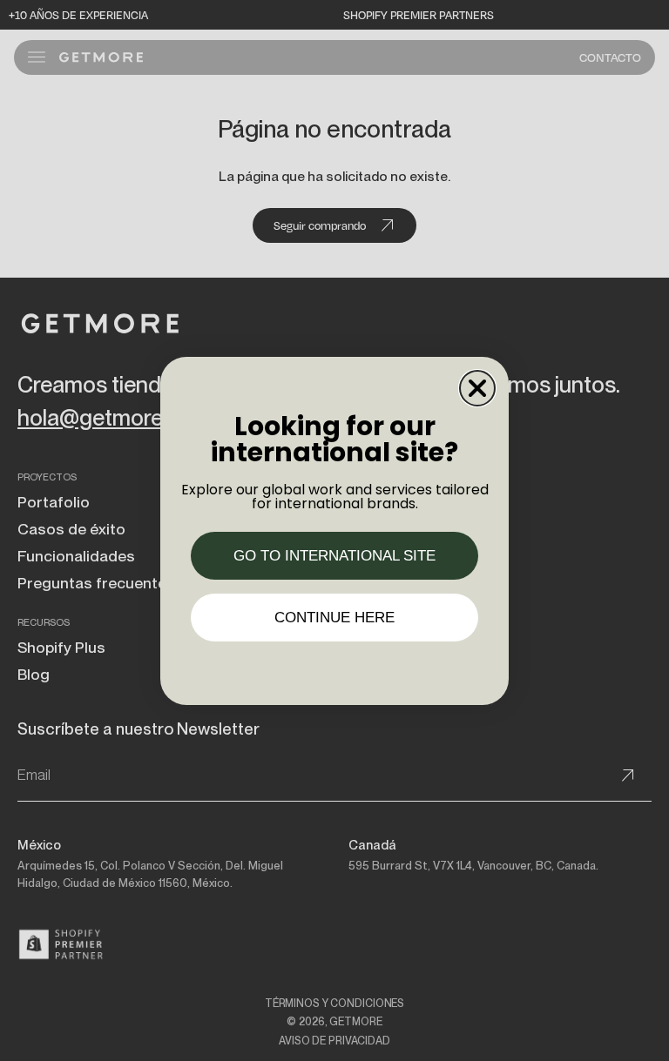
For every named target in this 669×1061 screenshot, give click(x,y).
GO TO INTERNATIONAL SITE (334, 555)
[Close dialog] (477, 388)
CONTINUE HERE (334, 617)
